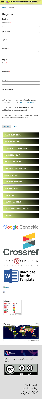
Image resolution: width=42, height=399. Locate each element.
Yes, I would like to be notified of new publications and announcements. (17, 109)
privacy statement (27, 102)
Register (7, 126)
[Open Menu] (2, 2)
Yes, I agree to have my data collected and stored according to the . (19, 101)
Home (4, 7)
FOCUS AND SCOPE (11, 142)
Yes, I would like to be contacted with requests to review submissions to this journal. (21, 116)
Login (15, 126)
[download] (20, 283)
